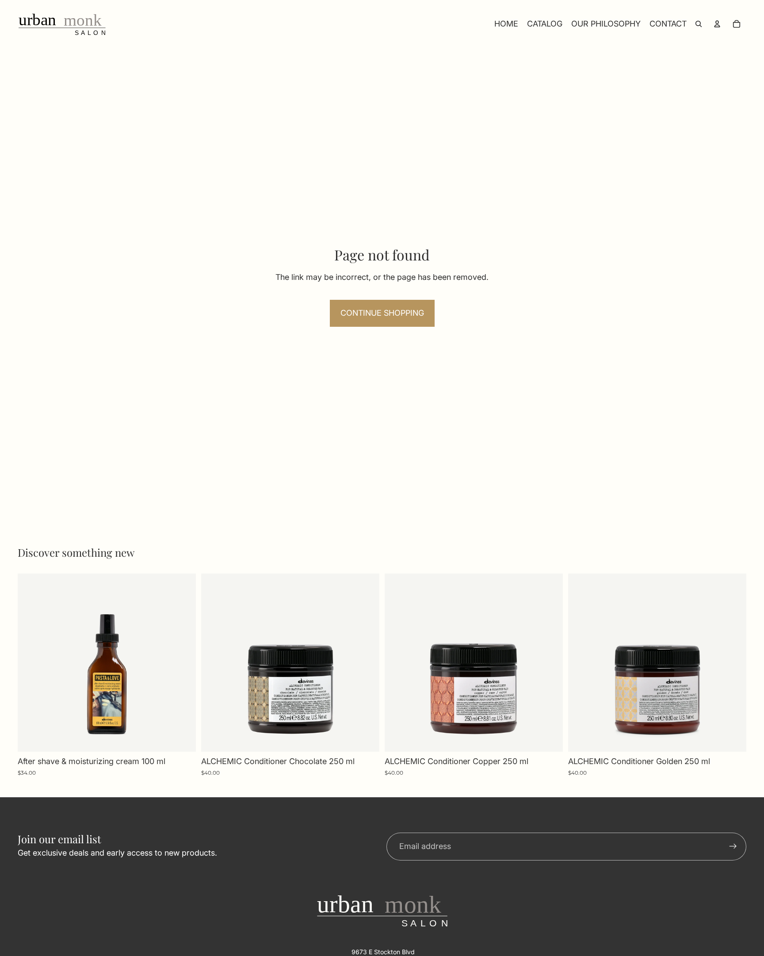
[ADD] (182, 738)
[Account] (717, 24)
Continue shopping (382, 312)
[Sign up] (733, 846)
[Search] (698, 24)
